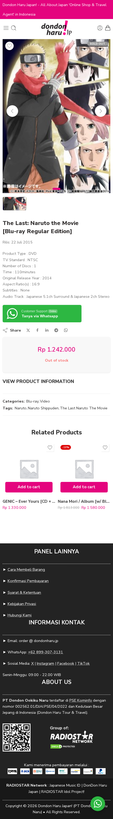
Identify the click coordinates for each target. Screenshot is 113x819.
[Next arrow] (100, 111)
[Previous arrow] (12, 111)
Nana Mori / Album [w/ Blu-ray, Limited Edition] (84, 501)
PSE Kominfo (80, 700)
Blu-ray (32, 401)
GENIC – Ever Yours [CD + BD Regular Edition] (29, 501)
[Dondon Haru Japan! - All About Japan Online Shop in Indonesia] (56, 27)
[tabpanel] (56, 117)
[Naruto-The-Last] (56, 116)
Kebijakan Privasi (22, 603)
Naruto (21, 408)
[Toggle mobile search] (14, 28)
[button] (29, 487)
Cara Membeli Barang (26, 569)
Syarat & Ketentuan (24, 592)
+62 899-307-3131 (45, 652)
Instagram (45, 663)
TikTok (83, 663)
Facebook (65, 663)
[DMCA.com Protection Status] (63, 746)
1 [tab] (56, 193)
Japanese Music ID (65, 785)
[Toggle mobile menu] (6, 28)
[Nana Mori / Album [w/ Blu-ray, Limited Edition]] (84, 468)
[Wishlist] (9, 46)
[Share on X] (28, 330)
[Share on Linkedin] (47, 330)
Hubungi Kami (20, 615)
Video (45, 401)
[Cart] (107, 28)
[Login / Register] (100, 28)
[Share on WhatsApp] (66, 330)
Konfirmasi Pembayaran (28, 580)
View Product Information (38, 381)
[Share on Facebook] (37, 330)
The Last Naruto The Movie (83, 408)
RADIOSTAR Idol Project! (62, 791)
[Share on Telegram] (56, 330)
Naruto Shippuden (43, 408)
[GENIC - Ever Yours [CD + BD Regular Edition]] (29, 468)
